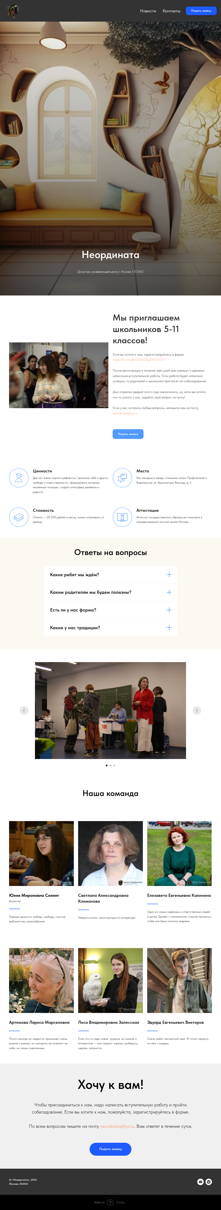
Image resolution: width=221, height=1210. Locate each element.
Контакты (171, 10)
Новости (148, 10)
